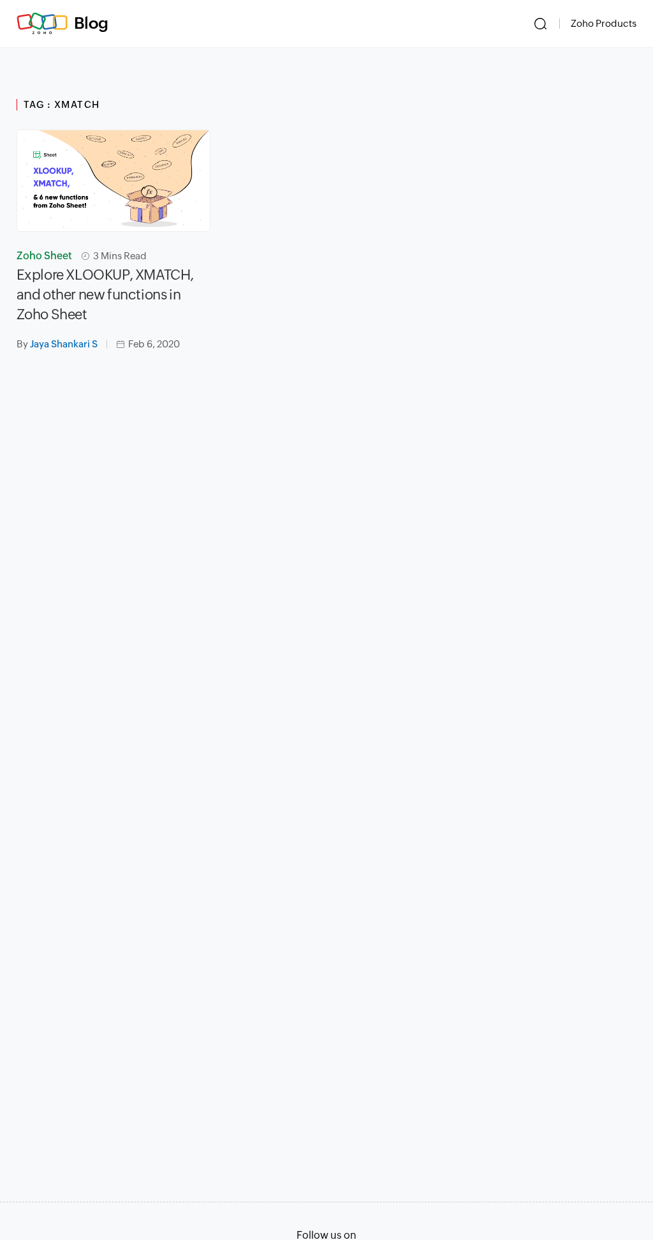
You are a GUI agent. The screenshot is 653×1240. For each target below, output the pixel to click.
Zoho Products (603, 23)
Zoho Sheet (44, 256)
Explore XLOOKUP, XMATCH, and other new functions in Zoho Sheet (105, 294)
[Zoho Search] (540, 23)
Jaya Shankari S (64, 343)
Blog (91, 23)
